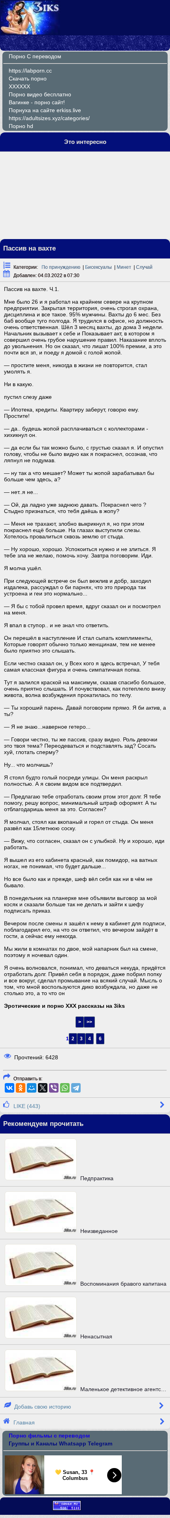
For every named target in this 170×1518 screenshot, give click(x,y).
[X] (42, 1088)
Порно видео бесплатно (40, 94)
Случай (144, 267)
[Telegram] (76, 1088)
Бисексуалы (98, 267)
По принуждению (61, 267)
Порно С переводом (35, 56)
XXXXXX (19, 86)
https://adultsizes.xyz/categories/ (49, 118)
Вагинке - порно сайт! (37, 102)
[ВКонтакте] (9, 1088)
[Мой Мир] (31, 1088)
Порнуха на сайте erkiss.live (45, 110)
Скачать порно (28, 78)
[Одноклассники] (20, 1088)
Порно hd (21, 126)
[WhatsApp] (65, 1088)
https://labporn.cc (30, 70)
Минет (124, 267)
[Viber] (54, 1088)
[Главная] (30, 32)
